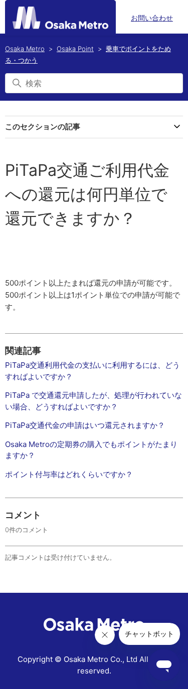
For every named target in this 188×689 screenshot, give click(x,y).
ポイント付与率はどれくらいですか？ (69, 474)
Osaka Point (75, 49)
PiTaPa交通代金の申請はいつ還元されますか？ (85, 425)
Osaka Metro (25, 49)
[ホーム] (60, 18)
